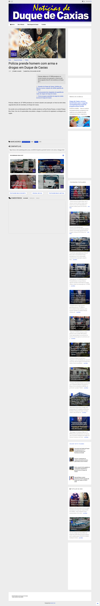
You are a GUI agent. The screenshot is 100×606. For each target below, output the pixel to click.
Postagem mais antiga (56, 193)
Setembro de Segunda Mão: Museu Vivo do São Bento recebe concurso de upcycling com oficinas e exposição (79, 375)
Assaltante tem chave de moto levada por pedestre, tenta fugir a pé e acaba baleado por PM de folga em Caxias (79, 194)
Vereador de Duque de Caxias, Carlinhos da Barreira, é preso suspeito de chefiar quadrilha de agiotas (49, 88)
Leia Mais (75, 259)
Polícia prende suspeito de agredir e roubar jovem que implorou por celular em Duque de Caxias (79, 219)
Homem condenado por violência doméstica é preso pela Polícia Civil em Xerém (81, 460)
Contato (44, 24)
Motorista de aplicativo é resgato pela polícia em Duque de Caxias (50, 184)
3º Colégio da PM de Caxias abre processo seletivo (78, 527)
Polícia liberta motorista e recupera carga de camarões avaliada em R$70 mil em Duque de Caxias (22, 183)
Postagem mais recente (18, 193)
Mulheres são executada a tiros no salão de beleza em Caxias (79, 502)
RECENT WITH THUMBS (77, 444)
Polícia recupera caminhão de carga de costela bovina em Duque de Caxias (49, 97)
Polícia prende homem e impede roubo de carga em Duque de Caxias (22, 169)
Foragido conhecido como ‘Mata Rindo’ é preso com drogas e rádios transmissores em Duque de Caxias (79, 298)
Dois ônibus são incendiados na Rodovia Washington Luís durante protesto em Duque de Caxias (79, 350)
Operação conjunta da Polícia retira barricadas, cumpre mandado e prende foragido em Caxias (50, 168)
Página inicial (37, 193)
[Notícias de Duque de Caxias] (50, 21)
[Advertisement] (22, 85)
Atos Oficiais (21, 24)
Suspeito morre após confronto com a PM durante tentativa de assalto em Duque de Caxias (78, 324)
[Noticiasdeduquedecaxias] (14, 1)
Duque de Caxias (18, 60)
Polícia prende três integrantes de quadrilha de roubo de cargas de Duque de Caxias (49, 93)
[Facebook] (9, 1)
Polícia (26, 60)
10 (72, 419)
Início (13, 24)
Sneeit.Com (52, 603)
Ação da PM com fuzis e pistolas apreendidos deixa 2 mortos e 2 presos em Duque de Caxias (79, 271)
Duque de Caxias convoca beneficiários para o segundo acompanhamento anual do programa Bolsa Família (78, 103)
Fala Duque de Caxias (32, 24)
